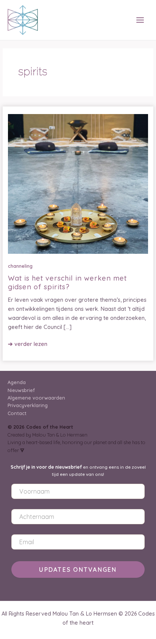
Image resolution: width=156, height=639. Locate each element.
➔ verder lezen (27, 344)
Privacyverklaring (28, 405)
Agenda (17, 382)
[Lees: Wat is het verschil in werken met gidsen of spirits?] (78, 183)
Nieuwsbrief (21, 390)
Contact (17, 413)
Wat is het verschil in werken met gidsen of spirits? (67, 282)
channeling (20, 266)
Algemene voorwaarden (36, 398)
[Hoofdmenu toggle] (140, 20)
